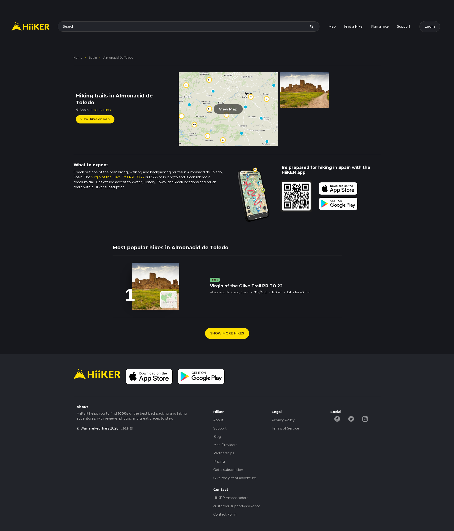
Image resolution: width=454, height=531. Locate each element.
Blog (217, 436)
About (218, 420)
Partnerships (223, 453)
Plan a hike (380, 26)
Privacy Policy (283, 420)
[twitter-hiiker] (351, 418)
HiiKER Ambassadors (230, 498)
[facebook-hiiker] (337, 418)
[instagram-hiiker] (365, 418)
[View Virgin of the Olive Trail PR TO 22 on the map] (168, 299)
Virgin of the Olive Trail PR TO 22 (117, 177)
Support (403, 26)
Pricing (219, 461)
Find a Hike (353, 26)
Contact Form (224, 514)
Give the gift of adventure (234, 478)
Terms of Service (285, 428)
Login (430, 26)
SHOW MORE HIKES (227, 333)
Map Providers (225, 445)
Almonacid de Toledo (118, 57)
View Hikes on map (95, 119)
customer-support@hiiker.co (236, 506)
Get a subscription (228, 470)
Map (332, 26)
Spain (92, 57)
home (78, 57)
